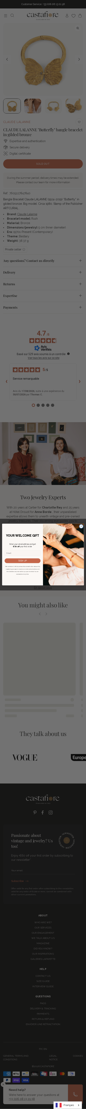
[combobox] (67, 1105)
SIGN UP (22, 560)
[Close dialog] (81, 526)
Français (69, 1105)
